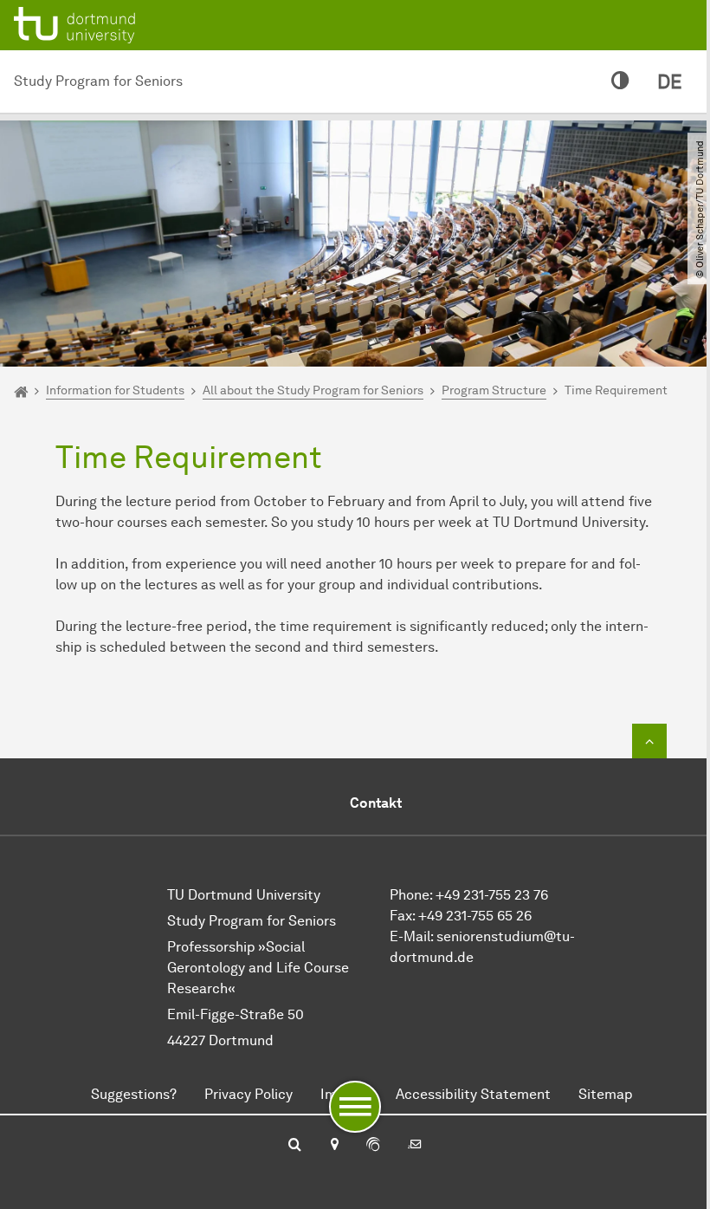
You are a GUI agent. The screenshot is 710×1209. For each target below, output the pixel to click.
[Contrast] (620, 81)
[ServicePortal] (373, 1145)
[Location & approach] (333, 1145)
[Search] (294, 1145)
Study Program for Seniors (98, 81)
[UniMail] (415, 1145)
